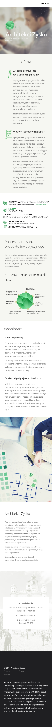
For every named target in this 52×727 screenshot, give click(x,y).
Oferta (7, 671)
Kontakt (7, 674)
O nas (21, 671)
